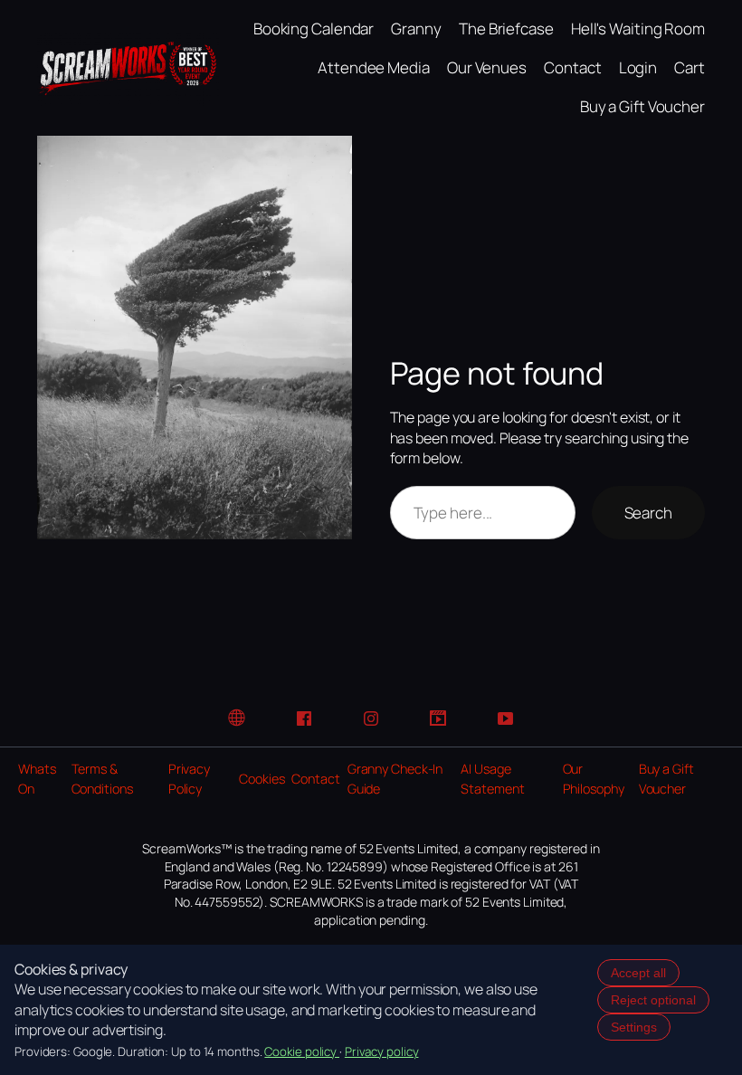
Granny (416, 28)
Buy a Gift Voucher (642, 106)
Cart (689, 67)
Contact (572, 67)
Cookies (261, 778)
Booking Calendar (313, 28)
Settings (634, 1027)
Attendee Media (374, 67)
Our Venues (487, 67)
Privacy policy (382, 1051)
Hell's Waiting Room (638, 28)
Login (638, 67)
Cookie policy (301, 1051)
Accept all (638, 973)
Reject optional (653, 1000)
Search (648, 512)
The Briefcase (506, 28)
